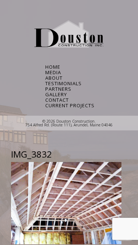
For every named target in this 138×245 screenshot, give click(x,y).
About (54, 78)
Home (52, 67)
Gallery (56, 94)
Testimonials (63, 83)
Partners (58, 89)
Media (53, 72)
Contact (57, 100)
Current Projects (69, 105)
